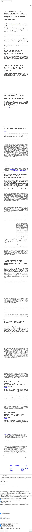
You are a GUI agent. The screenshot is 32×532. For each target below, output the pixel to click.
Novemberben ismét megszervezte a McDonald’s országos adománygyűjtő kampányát (14, 415)
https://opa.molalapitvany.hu (12, 169)
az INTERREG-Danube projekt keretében (15, 24)
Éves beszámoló (11, 470)
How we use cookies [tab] (2, 484)
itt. (7, 46)
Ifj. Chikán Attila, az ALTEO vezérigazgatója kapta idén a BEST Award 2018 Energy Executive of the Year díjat (14, 96)
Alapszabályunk (12, 467)
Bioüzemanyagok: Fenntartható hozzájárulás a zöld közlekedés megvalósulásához (15, 176)
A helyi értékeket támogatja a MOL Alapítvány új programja (15, 129)
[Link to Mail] (28, 475)
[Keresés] (28, 5)
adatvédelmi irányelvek (17, 478)
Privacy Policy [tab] (1, 527)
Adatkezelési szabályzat (3, 529)
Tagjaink (11, 468)
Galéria (16, 466)
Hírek (5, 20)
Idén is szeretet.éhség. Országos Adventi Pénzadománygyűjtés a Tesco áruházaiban (14, 384)
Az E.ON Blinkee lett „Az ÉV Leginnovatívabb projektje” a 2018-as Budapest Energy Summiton (14, 68)
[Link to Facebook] (26, 475)
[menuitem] (28, 5)
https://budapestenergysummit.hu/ (8, 107)
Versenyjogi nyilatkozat (22, 470)
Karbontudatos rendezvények (17, 466)
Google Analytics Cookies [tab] (3, 502)
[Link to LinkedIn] (27, 475)
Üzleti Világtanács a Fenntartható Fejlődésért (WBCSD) (27, 467)
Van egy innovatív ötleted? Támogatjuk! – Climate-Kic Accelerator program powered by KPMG (15, 262)
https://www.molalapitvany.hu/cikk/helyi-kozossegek (19, 170)
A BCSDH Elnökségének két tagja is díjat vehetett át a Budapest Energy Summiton (14, 51)
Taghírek (5, 71)
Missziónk (11, 466)
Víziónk (11, 466)
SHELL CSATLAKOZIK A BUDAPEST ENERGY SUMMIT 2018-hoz (15, 322)
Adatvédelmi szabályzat (23, 468)
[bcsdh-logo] (6, 5)
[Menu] (30, 5)
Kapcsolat (11, 471)
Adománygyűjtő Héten (8, 434)
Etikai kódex (22, 471)
